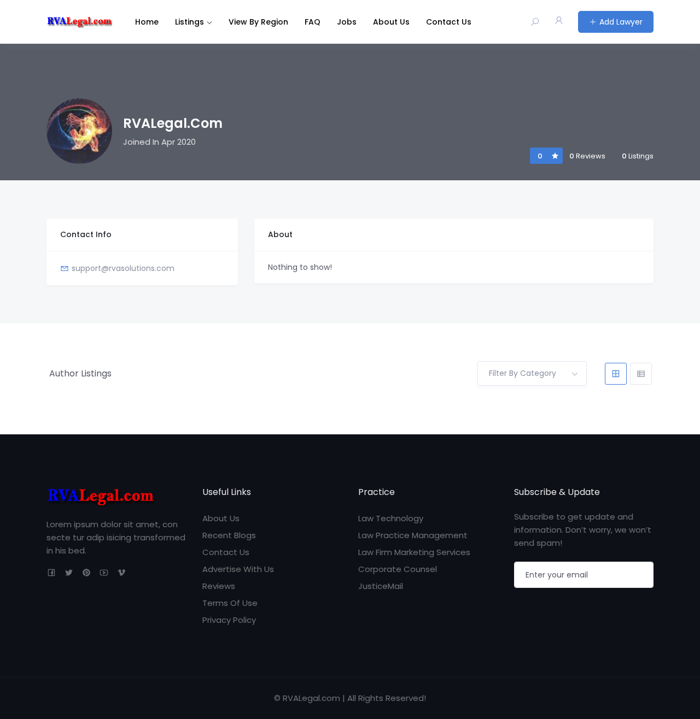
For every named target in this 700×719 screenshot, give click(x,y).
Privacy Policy (229, 620)
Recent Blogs (229, 535)
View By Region (258, 21)
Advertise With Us (238, 569)
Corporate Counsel (397, 569)
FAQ (312, 21)
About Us (391, 21)
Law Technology (390, 518)
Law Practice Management (413, 535)
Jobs (347, 21)
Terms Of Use (230, 603)
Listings (189, 21)
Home (147, 21)
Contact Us (448, 21)
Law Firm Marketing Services (414, 552)
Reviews (218, 586)
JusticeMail (380, 586)
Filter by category (522, 373)
